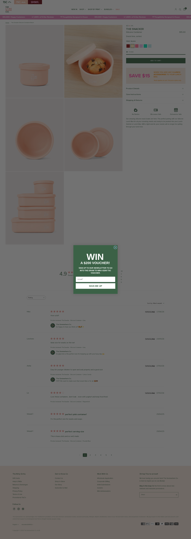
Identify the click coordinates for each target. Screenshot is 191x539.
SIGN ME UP (95, 285)
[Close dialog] (115, 247)
